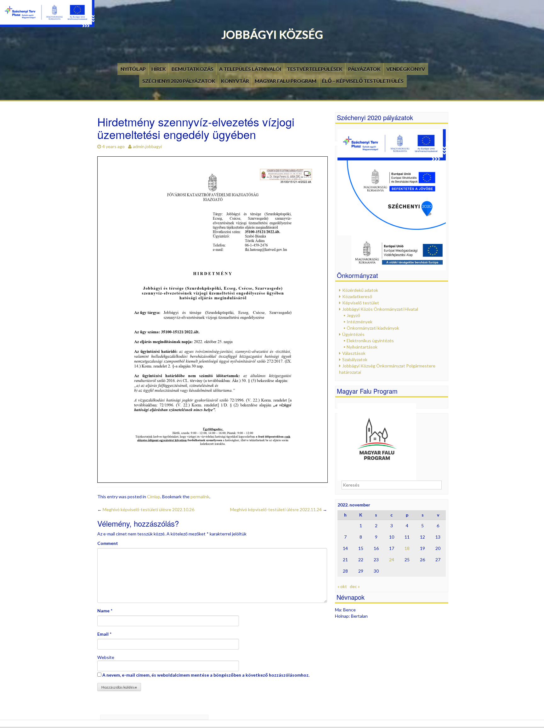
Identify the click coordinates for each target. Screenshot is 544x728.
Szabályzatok (354, 359)
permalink (199, 496)
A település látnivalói (250, 69)
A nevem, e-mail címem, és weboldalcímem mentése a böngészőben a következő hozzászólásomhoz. (205, 675)
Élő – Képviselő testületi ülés (363, 81)
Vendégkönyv (405, 69)
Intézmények (359, 321)
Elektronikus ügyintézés (370, 340)
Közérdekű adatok (360, 290)
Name (103, 610)
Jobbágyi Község (272, 34)
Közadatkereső (357, 296)
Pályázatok (364, 69)
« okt (342, 586)
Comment (107, 543)
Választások (354, 353)
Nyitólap (133, 69)
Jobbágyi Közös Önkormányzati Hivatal (380, 309)
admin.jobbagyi (147, 146)
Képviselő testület (360, 302)
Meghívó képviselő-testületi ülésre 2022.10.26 (145, 509)
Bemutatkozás (192, 69)
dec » (355, 586)
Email (103, 634)
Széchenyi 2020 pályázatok (178, 81)
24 (391, 559)
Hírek (158, 69)
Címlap (153, 496)
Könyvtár (235, 81)
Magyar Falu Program (285, 81)
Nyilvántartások (362, 347)
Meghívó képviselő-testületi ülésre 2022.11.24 (278, 509)
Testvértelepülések (315, 69)
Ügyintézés (353, 334)
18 (407, 548)
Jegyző (353, 315)
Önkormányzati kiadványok (373, 328)
